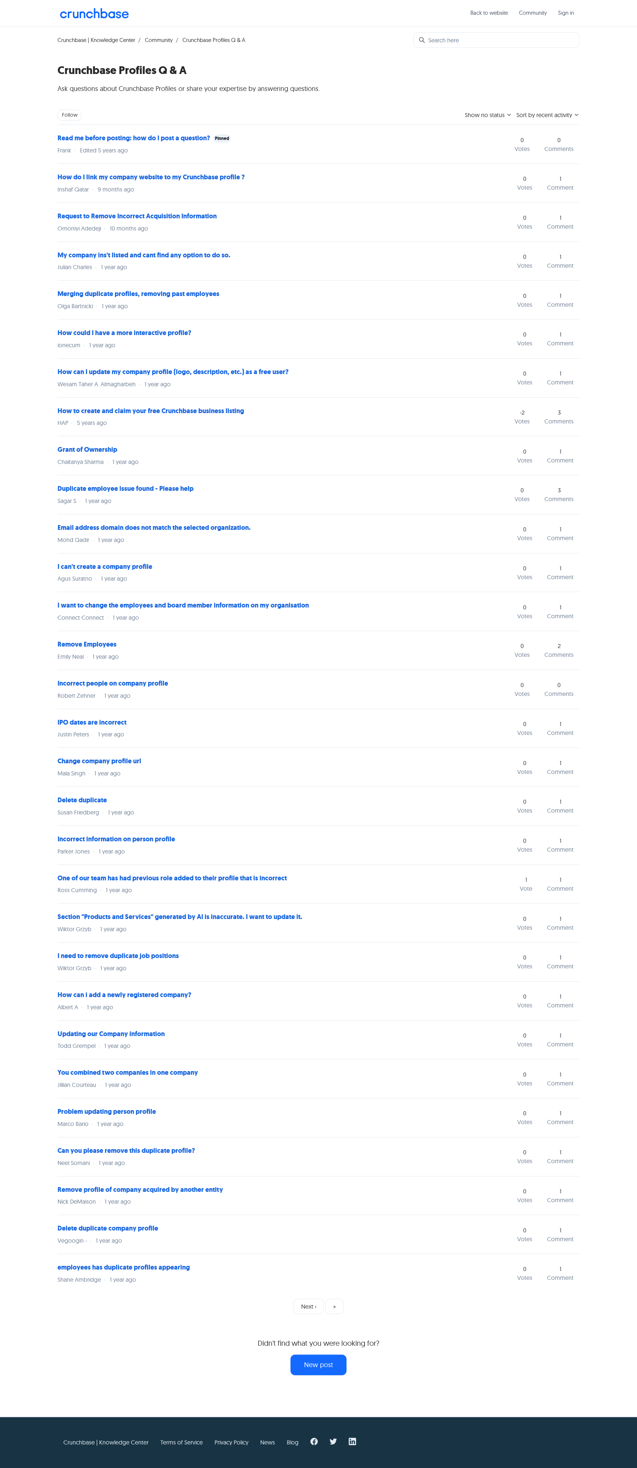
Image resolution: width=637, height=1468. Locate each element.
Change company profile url (99, 761)
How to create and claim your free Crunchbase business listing (151, 410)
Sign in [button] (566, 12)
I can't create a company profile (105, 566)
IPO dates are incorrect (92, 722)
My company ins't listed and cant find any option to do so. (144, 255)
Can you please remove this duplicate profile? (126, 1150)
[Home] (94, 13)
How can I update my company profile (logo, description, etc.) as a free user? (173, 371)
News (267, 1442)
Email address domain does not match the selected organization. (154, 527)
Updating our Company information (111, 1033)
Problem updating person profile (107, 1111)
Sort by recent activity (545, 115)
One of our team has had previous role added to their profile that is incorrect (172, 878)
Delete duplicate (82, 800)
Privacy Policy (231, 1442)
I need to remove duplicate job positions (118, 955)
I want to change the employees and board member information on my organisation (183, 605)
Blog (293, 1442)
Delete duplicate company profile (108, 1228)
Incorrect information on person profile (116, 839)
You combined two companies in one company (128, 1072)
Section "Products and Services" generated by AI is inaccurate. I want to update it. (180, 916)
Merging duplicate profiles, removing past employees (138, 293)
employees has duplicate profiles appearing (124, 1267)
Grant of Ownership (87, 449)
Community (533, 12)
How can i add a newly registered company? (124, 994)
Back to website (489, 12)
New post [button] (318, 1364)
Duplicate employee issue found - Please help (126, 488)
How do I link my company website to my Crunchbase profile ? (151, 177)
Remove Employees (87, 644)
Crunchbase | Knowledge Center (96, 39)
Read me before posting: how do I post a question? (134, 138)
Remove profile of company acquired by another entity (140, 1189)
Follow (69, 115)
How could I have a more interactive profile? (124, 332)
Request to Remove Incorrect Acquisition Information (137, 216)
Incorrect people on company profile (113, 683)
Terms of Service (181, 1442)
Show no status (485, 115)
